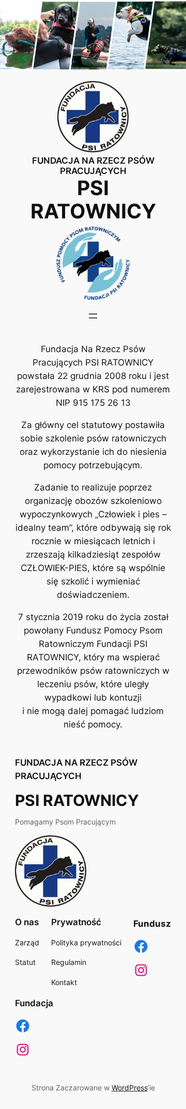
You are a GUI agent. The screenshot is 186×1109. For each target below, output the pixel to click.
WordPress (130, 1087)
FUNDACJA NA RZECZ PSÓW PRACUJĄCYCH (93, 165)
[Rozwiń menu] (93, 316)
